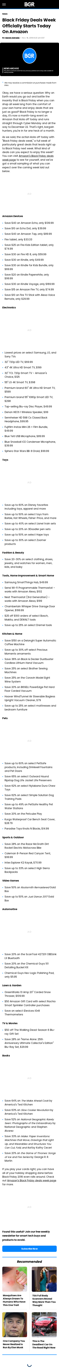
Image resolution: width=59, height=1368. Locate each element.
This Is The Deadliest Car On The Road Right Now (43, 1344)
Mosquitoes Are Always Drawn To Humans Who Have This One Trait (14, 1300)
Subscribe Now (29, 1248)
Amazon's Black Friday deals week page (28, 158)
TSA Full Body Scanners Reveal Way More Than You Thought (44, 1300)
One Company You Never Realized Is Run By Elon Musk (14, 1344)
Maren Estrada (12, 38)
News (4, 14)
